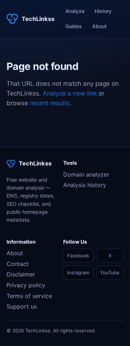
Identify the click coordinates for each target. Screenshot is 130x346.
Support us (21, 306)
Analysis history (84, 184)
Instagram (78, 272)
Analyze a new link (70, 93)
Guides (73, 26)
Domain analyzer (86, 174)
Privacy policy (25, 285)
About (99, 26)
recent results (50, 103)
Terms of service (29, 296)
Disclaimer (20, 274)
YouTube (110, 272)
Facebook (78, 255)
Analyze (74, 11)
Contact (17, 263)
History (103, 11)
